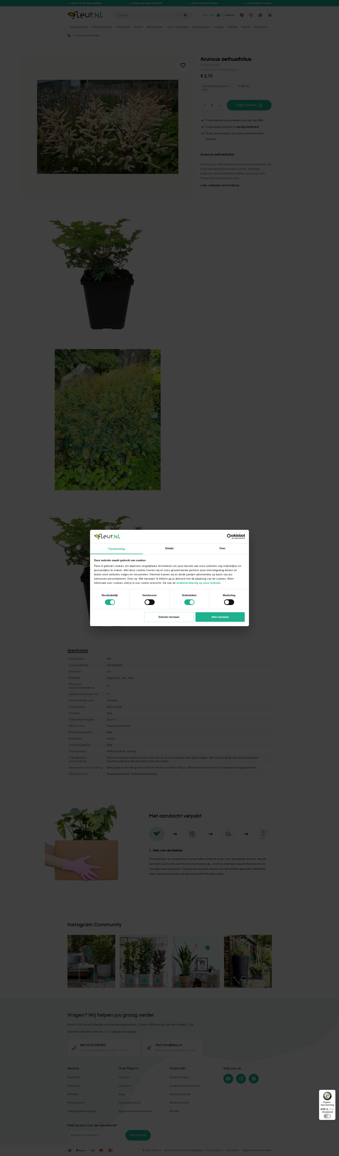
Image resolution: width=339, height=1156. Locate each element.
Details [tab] (169, 548)
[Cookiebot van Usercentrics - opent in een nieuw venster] (229, 536)
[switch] (150, 602)
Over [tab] (222, 548)
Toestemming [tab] (116, 548)
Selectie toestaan (168, 616)
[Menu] (333, 1092)
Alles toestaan (220, 616)
